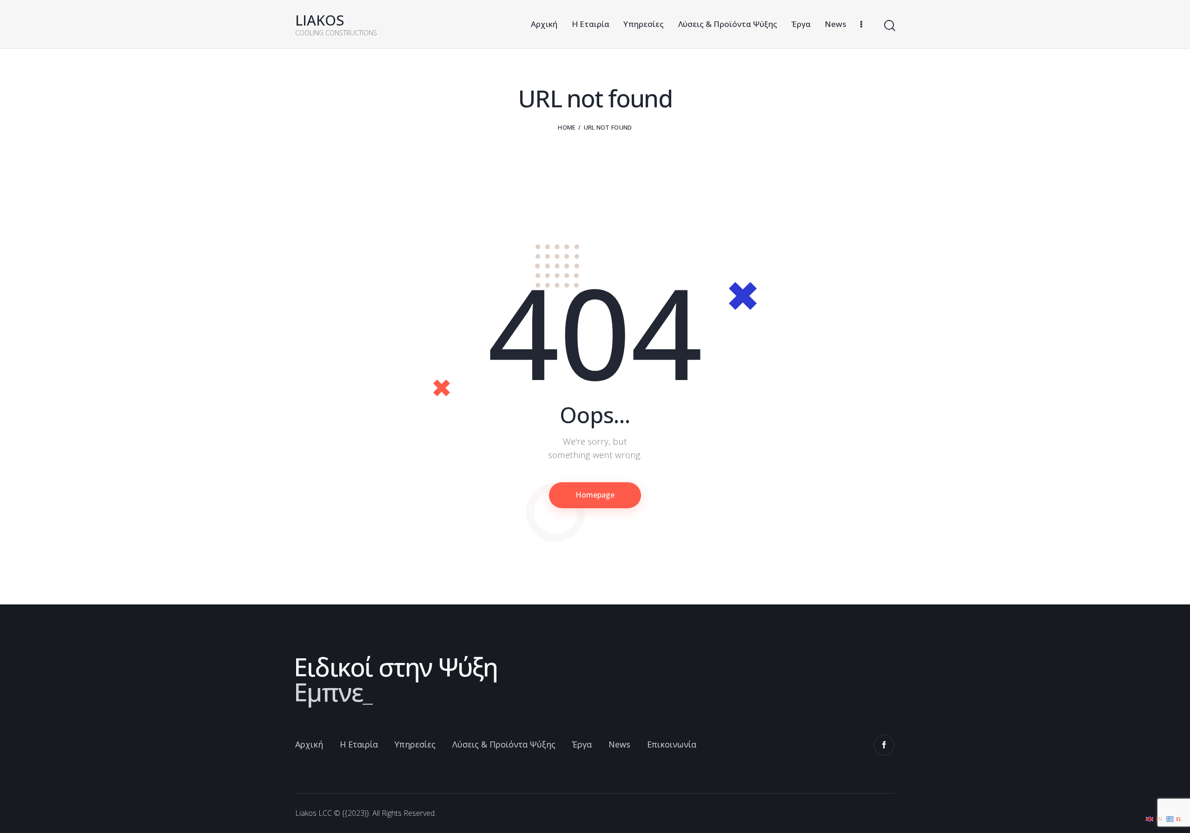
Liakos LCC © (317, 813)
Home (566, 127)
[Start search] (889, 25)
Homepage (595, 495)
